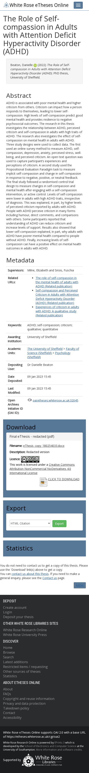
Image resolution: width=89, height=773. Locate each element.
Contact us (49, 578)
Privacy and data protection (24, 703)
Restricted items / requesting (25, 666)
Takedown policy (16, 708)
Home (7, 647)
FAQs (7, 694)
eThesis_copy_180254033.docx (43, 446)
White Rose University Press (25, 634)
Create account (14, 607)
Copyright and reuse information (28, 698)
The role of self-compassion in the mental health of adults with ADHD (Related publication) (57, 282)
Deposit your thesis (18, 617)
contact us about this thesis (30, 574)
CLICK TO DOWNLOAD (63, 479)
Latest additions (15, 662)
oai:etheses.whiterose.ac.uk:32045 (55, 400)
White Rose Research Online (25, 630)
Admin (80, 585)
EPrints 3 (59, 742)
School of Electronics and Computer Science (50, 746)
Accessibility (12, 717)
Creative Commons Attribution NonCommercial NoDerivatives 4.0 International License (42, 469)
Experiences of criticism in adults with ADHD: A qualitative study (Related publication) (57, 311)
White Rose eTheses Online (39, 5)
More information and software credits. (59, 749)
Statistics (10, 676)
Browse (9, 652)
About (8, 689)
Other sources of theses (22, 671)
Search (8, 657)
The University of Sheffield (45, 349)
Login (7, 612)
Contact (9, 713)
